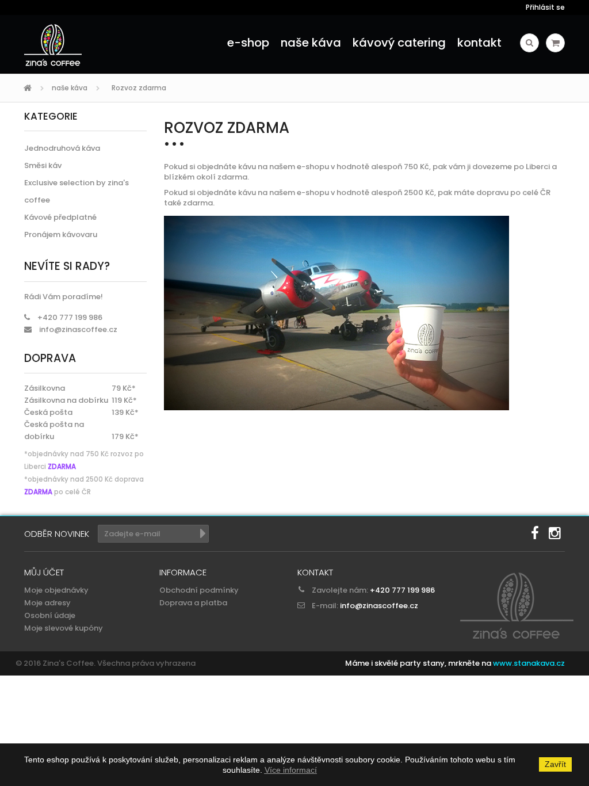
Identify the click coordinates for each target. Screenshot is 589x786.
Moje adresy (47, 602)
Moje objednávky (56, 590)
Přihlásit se (545, 7)
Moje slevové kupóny (63, 628)
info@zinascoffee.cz (78, 329)
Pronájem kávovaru (60, 234)
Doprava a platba (193, 602)
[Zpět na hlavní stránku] (29, 88)
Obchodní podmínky (199, 590)
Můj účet (44, 572)
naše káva (69, 88)
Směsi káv (43, 165)
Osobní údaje (49, 615)
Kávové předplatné (60, 217)
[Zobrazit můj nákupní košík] (555, 42)
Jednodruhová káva (62, 148)
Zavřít (555, 764)
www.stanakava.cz (529, 663)
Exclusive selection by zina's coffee (76, 191)
